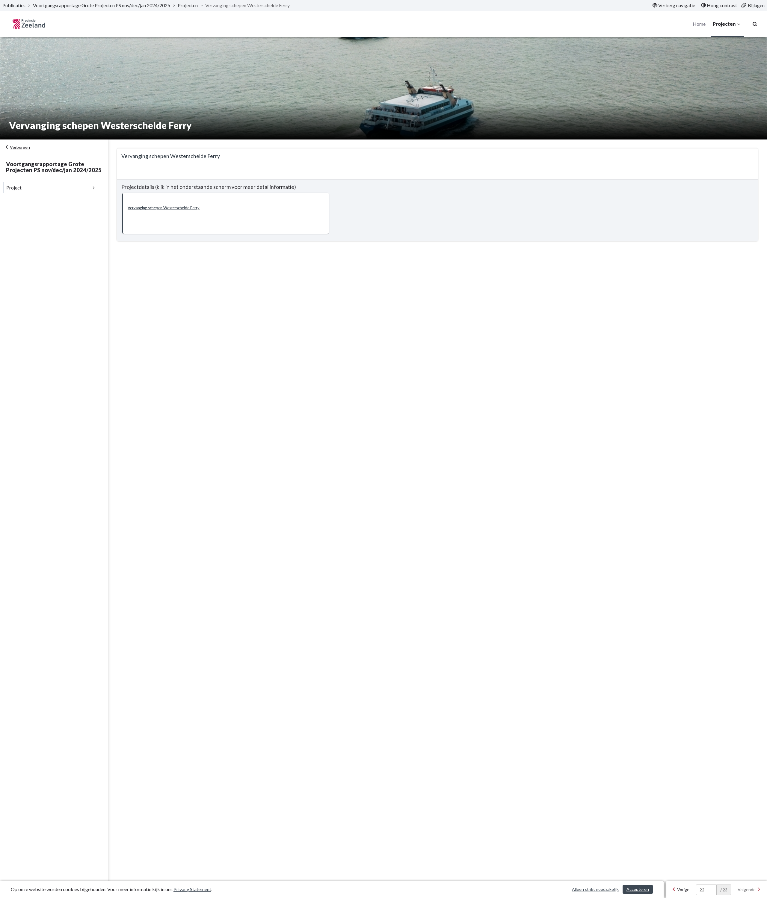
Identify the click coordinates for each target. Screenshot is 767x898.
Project (14, 187)
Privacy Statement (192, 889)
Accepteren (637, 889)
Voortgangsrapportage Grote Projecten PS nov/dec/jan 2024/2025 (101, 5)
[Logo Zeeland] (28, 24)
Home (699, 24)
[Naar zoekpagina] (755, 24)
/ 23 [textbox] (723, 889)
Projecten (188, 5)
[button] (225, 213)
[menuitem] (674, 5)
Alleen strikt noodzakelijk (595, 889)
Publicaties (13, 5)
